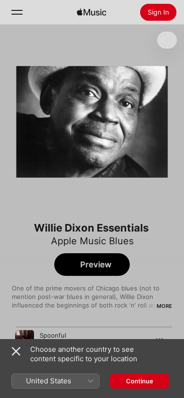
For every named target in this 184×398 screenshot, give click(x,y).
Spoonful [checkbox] (53, 335)
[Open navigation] (17, 12)
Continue (139, 381)
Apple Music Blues (92, 241)
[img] (91, 12)
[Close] (16, 351)
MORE (164, 306)
